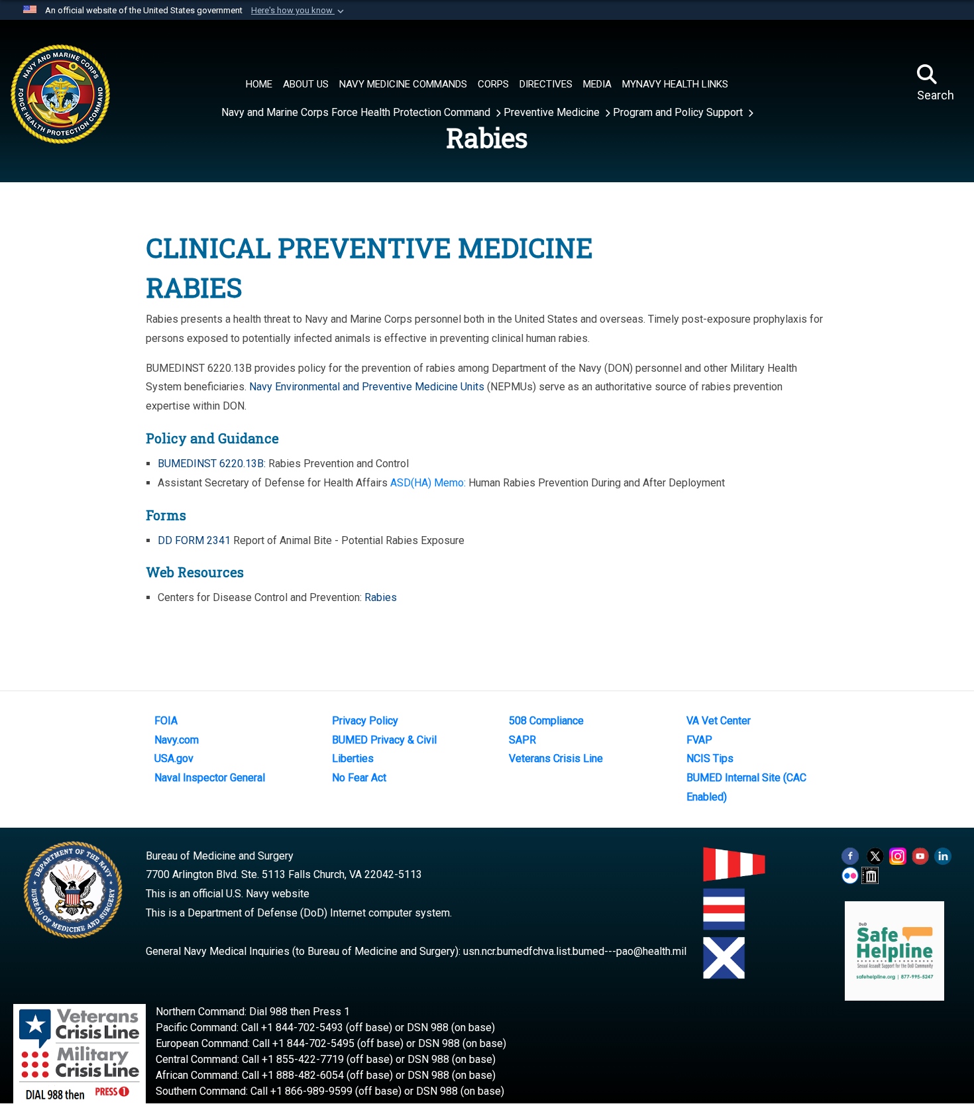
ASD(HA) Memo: (428, 482)
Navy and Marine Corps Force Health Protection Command (357, 112)
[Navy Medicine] (114, 81)
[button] (299, 10)
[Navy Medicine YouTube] (920, 856)
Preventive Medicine (553, 112)
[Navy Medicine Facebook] (850, 856)
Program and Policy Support (679, 112)
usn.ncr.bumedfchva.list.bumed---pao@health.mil (574, 951)
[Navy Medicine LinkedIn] (942, 856)
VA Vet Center (718, 720)
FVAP (699, 740)
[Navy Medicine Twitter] (875, 856)
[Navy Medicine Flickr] (850, 874)
